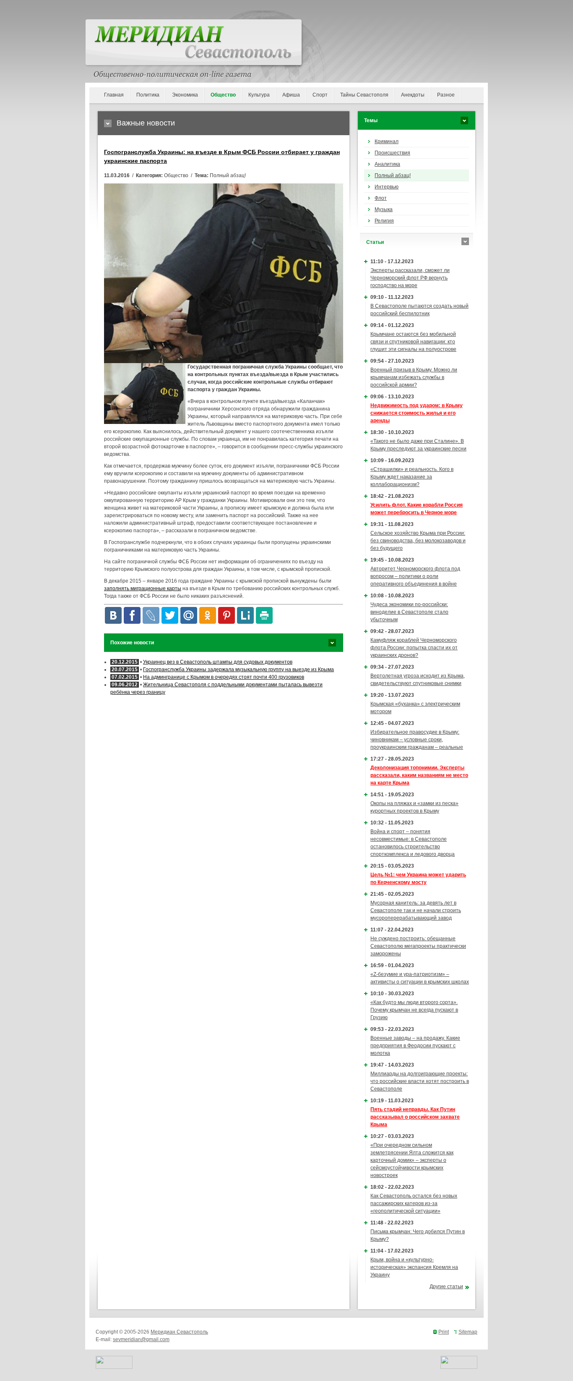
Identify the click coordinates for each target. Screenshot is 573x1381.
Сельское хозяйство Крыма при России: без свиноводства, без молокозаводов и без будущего (418, 540)
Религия (384, 221)
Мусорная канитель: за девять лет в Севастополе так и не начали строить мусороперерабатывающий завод (415, 910)
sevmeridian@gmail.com (141, 1339)
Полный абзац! (393, 175)
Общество (223, 95)
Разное (446, 95)
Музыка (384, 209)
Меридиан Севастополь (179, 1332)
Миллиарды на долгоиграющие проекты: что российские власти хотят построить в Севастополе (419, 1081)
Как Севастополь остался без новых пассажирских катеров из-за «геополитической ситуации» (413, 1203)
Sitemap (467, 1332)
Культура (259, 95)
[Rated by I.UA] (114, 1367)
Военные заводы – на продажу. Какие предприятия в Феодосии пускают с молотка (415, 1045)
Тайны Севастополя (364, 95)
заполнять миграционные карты (142, 588)
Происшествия (392, 153)
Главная (114, 95)
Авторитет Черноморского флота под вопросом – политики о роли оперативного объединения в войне (415, 576)
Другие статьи (446, 1286)
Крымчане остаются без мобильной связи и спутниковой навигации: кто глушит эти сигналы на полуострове (413, 341)
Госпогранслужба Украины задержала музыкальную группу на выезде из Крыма (238, 669)
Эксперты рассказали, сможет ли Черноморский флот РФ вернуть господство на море (410, 277)
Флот (381, 198)
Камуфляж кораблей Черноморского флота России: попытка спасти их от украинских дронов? (414, 647)
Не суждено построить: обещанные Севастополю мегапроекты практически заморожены (418, 946)
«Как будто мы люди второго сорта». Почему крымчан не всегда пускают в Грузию (414, 1009)
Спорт (320, 95)
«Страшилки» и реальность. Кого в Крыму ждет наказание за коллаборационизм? (411, 476)
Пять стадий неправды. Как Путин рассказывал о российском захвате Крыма (415, 1116)
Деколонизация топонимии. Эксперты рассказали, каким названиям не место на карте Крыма (419, 775)
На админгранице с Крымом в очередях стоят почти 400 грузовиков (223, 677)
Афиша (291, 95)
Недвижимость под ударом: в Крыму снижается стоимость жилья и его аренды (416, 413)
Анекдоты (413, 95)
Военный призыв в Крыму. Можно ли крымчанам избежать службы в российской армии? (413, 377)
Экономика (185, 95)
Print (443, 1332)
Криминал (386, 141)
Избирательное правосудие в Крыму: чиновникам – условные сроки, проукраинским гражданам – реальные (416, 739)
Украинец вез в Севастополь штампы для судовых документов (217, 662)
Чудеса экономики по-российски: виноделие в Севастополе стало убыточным (409, 612)
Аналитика (387, 164)
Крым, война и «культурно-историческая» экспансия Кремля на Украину (414, 1267)
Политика (147, 95)
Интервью (386, 187)
